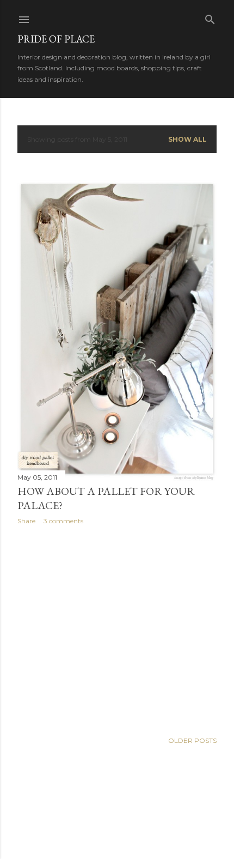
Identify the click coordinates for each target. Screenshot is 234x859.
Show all (187, 139)
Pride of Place (56, 39)
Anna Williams (146, 828)
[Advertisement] (117, 628)
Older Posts (192, 740)
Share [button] (26, 521)
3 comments (63, 521)
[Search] (210, 17)
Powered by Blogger (126, 807)
